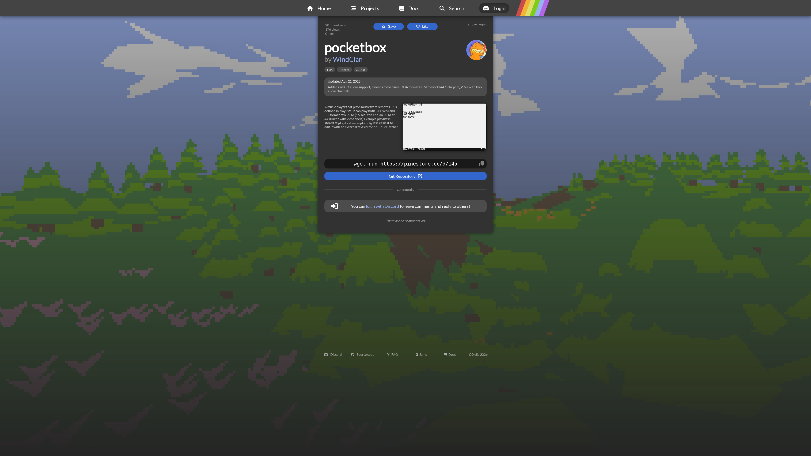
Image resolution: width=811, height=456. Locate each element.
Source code (365, 354)
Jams (423, 354)
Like (425, 26)
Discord (336, 354)
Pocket (344, 70)
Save (391, 26)
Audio (360, 70)
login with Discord (382, 206)
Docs (452, 354)
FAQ (394, 354)
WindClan (348, 59)
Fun (330, 70)
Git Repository (402, 176)
